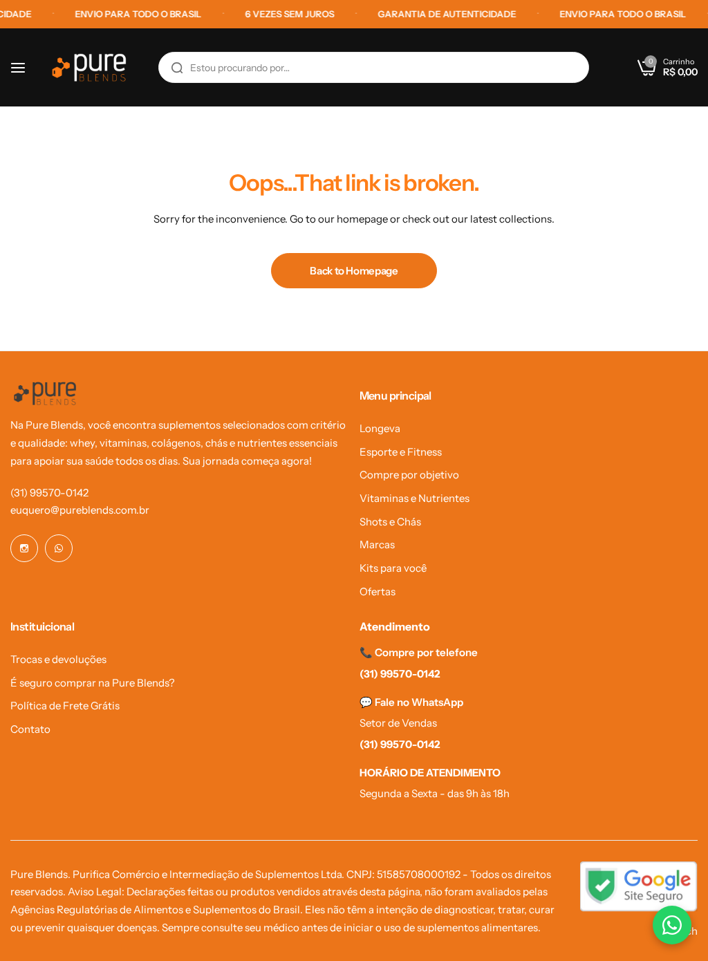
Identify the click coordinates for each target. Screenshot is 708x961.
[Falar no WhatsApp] (672, 925)
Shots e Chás (390, 521)
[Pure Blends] (89, 67)
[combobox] (373, 67)
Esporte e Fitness (401, 451)
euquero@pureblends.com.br (79, 509)
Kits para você (393, 568)
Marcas (377, 544)
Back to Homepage (354, 270)
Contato (30, 729)
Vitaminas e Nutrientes (414, 498)
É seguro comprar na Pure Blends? (92, 682)
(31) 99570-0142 (49, 492)
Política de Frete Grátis (65, 705)
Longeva (380, 428)
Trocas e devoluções (58, 659)
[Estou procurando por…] (177, 67)
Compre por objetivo (409, 474)
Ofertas (377, 591)
